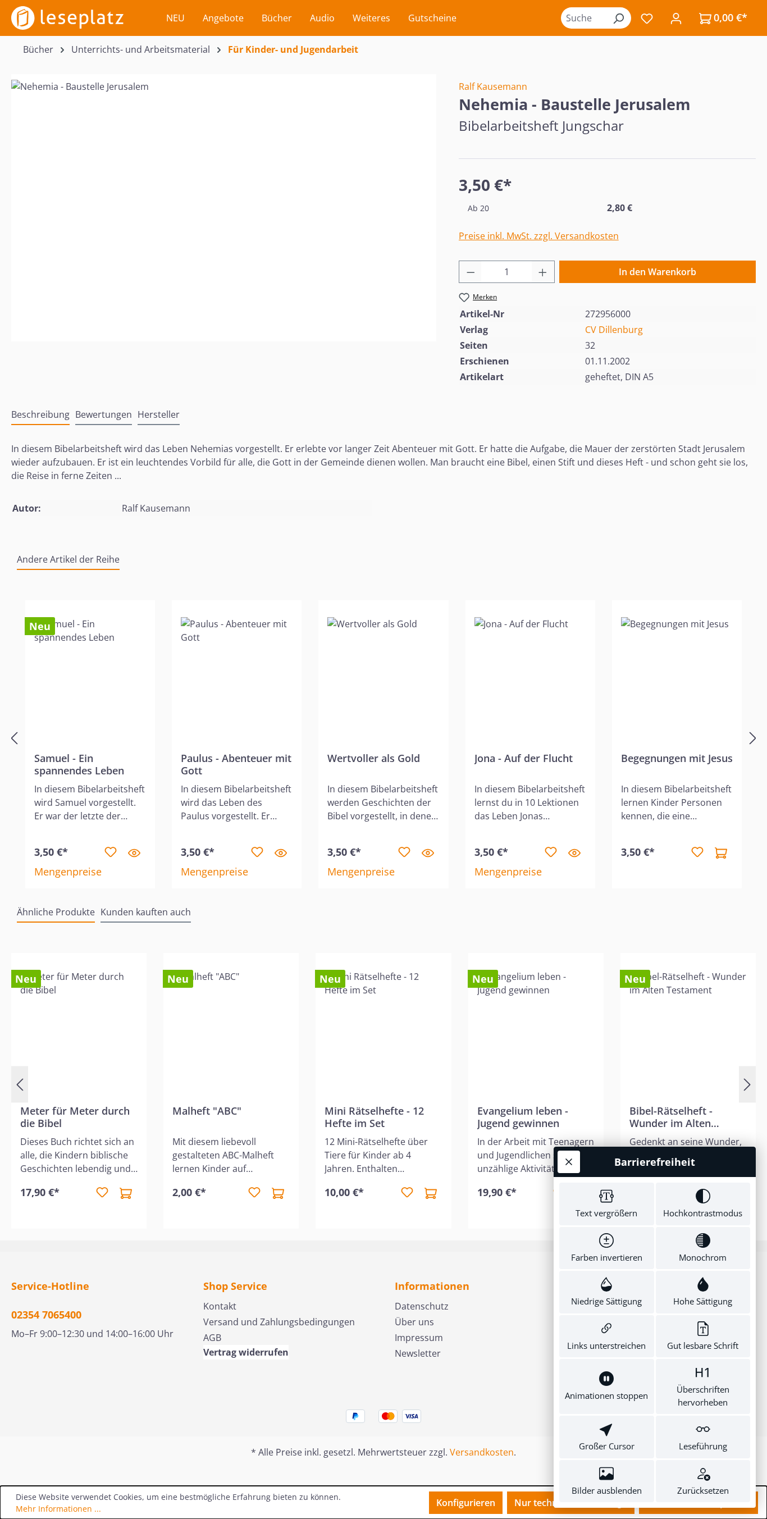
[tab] (40, 415)
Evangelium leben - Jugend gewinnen (522, 1117)
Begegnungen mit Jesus (677, 758)
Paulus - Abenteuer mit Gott (236, 764)
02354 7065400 (46, 1314)
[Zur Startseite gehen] (67, 18)
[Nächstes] (753, 737)
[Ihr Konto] (676, 18)
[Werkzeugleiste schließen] (569, 1162)
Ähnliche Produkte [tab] (56, 912)
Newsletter (418, 1353)
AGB (212, 1337)
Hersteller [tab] (159, 414)
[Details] (134, 852)
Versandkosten (482, 1452)
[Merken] (110, 852)
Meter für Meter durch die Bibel (75, 1117)
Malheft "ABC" (206, 1111)
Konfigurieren (465, 1503)
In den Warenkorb (657, 272)
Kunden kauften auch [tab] (146, 912)
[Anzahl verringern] (470, 272)
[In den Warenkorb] (721, 852)
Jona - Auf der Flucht (523, 758)
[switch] (606, 1204)
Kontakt (219, 1306)
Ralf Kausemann (493, 86)
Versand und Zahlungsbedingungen (279, 1322)
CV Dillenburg (614, 329)
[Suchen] (618, 18)
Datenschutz (422, 1306)
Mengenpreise (68, 871)
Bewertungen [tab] (103, 414)
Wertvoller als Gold (373, 758)
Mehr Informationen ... (58, 1508)
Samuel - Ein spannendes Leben (79, 764)
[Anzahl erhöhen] (543, 272)
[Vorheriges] (14, 737)
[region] (224, 200)
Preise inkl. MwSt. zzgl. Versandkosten (539, 236)
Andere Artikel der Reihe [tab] (68, 559)
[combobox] (583, 18)
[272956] (223, 200)
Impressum (419, 1337)
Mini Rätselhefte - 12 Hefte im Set (374, 1117)
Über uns (414, 1322)
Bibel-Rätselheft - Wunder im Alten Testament (671, 1117)
